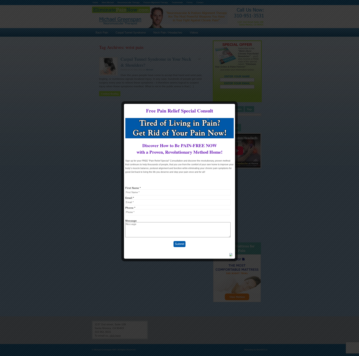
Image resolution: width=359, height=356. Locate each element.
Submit (179, 244)
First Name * (133, 187)
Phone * (130, 207)
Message (131, 220)
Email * (129, 197)
